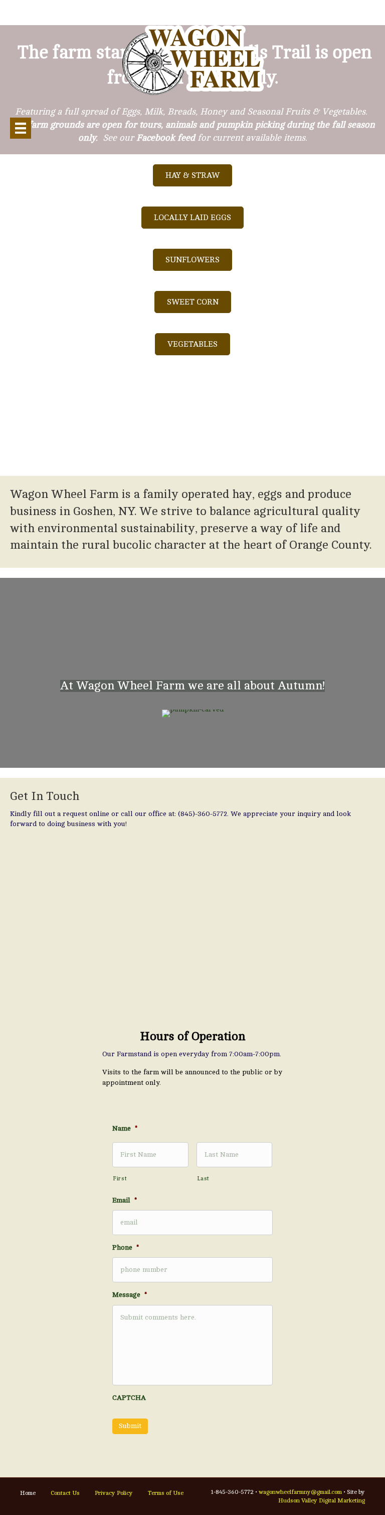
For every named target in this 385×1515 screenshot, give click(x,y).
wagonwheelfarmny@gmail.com (300, 1491)
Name (124, 1128)
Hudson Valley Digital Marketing (321, 1500)
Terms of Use (165, 1492)
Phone (125, 1247)
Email (124, 1200)
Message (129, 1294)
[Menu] (20, 128)
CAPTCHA (129, 1397)
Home (28, 1492)
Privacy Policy (114, 1492)
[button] (192, 175)
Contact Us (65, 1492)
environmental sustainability (116, 528)
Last (203, 1178)
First (120, 1178)
